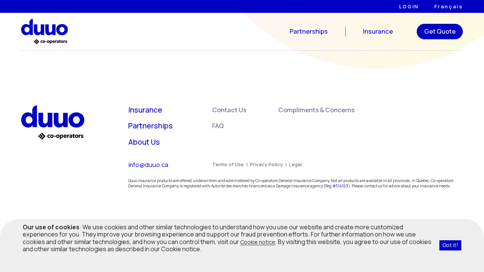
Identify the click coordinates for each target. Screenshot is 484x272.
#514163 (340, 186)
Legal (295, 164)
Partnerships (309, 31)
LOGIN (409, 6)
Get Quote (440, 31)
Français (448, 6)
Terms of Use (228, 164)
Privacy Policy (266, 164)
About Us (144, 142)
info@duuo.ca (148, 164)
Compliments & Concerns (316, 109)
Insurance (378, 31)
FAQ (218, 125)
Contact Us (229, 109)
